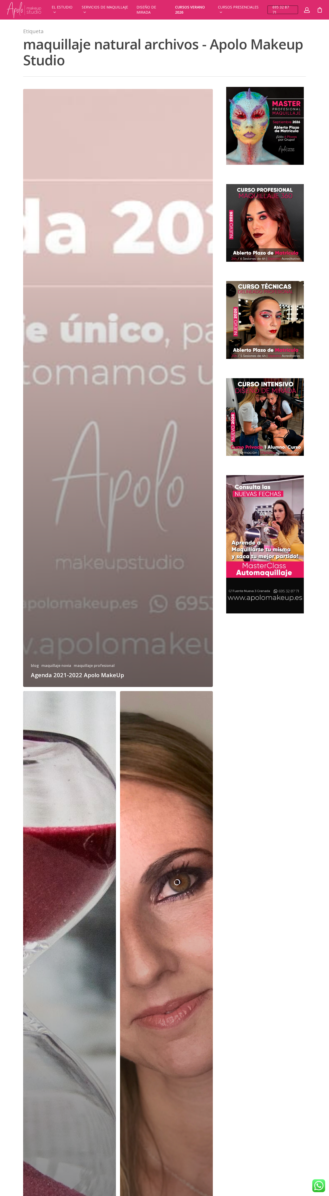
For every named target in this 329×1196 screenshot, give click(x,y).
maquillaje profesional (94, 665)
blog (35, 665)
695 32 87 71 (280, 10)
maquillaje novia (56, 665)
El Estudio (62, 7)
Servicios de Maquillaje (105, 7)
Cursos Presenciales (238, 7)
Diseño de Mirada (146, 10)
